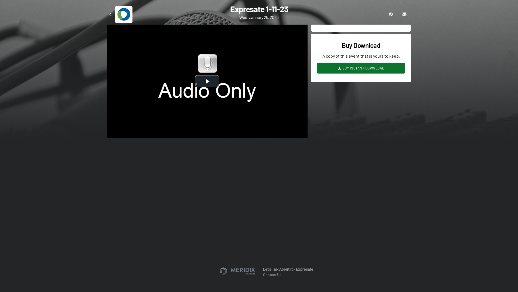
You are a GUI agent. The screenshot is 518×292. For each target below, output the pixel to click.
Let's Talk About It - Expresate (288, 269)
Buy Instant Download (362, 68)
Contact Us (272, 274)
